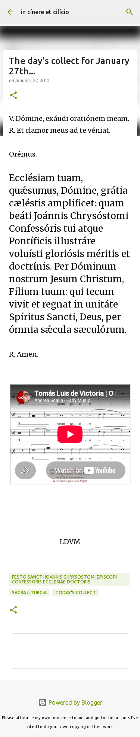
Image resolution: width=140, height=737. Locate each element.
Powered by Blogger (74, 702)
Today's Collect (75, 592)
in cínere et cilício (45, 12)
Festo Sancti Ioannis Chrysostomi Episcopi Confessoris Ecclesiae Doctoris (64, 579)
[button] (13, 96)
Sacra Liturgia (29, 592)
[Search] (129, 12)
